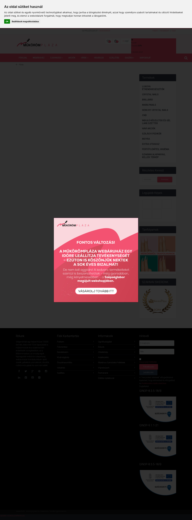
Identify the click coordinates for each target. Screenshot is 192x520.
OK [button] (7, 21)
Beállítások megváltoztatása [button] (25, 21)
